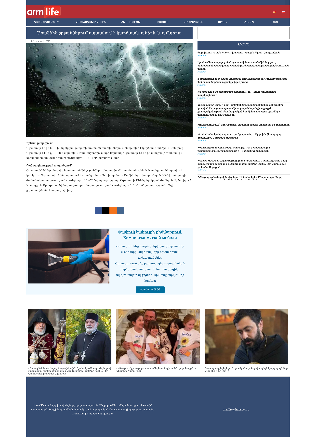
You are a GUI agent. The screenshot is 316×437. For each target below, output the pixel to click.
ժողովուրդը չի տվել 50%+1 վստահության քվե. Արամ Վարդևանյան (239, 52)
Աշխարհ (248, 22)
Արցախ (222, 22)
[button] (287, 2)
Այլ (275, 22)
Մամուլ (162, 22)
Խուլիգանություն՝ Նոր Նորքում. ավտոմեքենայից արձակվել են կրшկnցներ (244, 124)
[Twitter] (255, 2)
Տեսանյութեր (131, 22)
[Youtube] (260, 2)
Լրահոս (243, 44)
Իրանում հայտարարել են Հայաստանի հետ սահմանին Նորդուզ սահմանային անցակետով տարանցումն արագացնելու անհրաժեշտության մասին (243, 65)
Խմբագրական (193, 22)
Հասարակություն (47, 22)
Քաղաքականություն (91, 22)
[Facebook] (250, 2)
